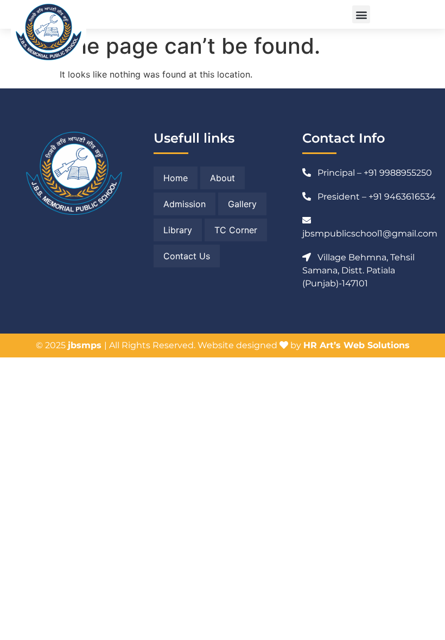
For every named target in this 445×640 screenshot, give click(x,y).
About (222, 177)
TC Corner (235, 230)
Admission (184, 204)
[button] (361, 14)
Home (175, 177)
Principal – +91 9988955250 (374, 173)
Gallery (242, 204)
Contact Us (186, 256)
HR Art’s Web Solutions (356, 345)
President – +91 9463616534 (376, 196)
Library (177, 230)
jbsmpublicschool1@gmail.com (369, 233)
